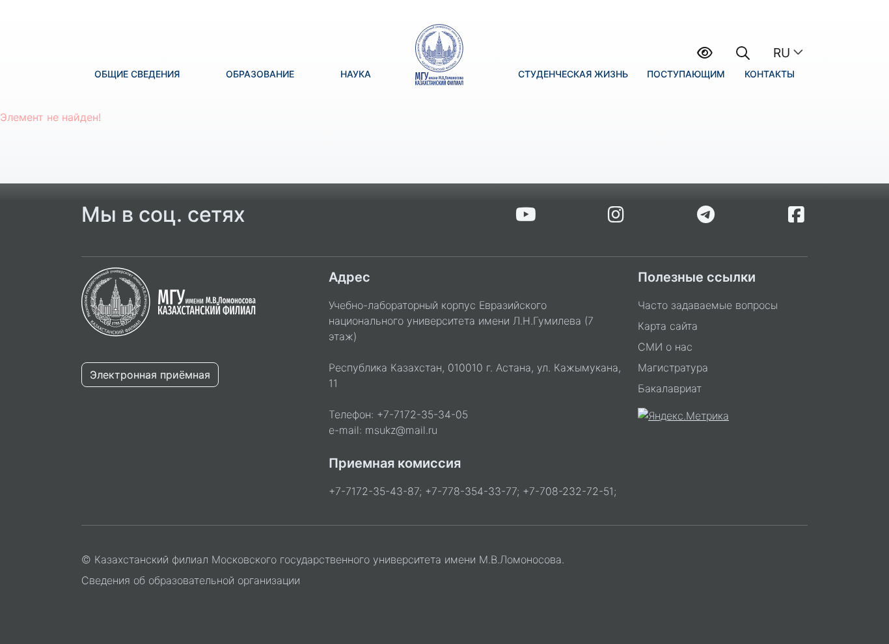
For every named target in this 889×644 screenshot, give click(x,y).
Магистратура (673, 367)
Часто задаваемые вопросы (708, 305)
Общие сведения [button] (137, 73)
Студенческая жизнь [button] (573, 73)
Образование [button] (260, 73)
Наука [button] (355, 73)
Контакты (770, 73)
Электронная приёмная (150, 374)
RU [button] (781, 52)
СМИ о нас (665, 346)
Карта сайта (668, 325)
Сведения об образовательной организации (190, 580)
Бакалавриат (670, 388)
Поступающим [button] (686, 73)
